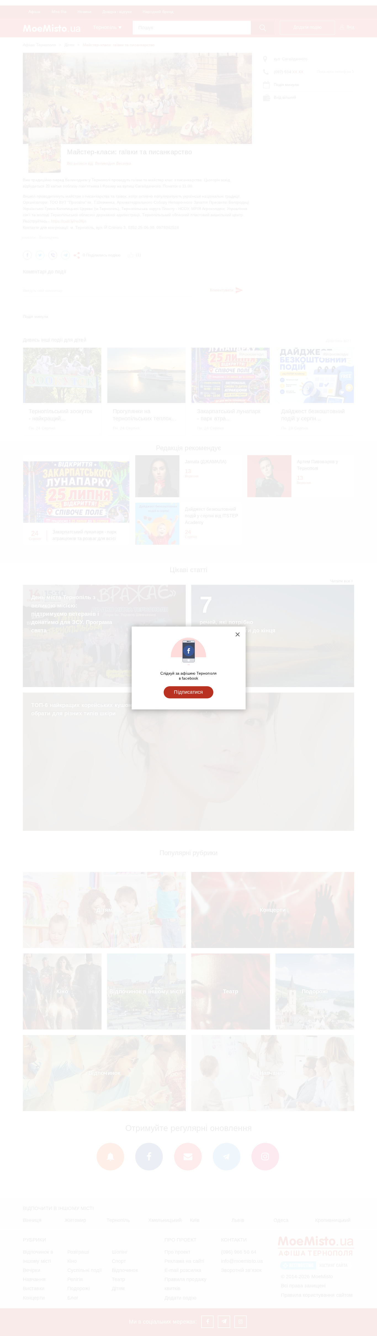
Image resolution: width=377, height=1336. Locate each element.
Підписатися (188, 692)
